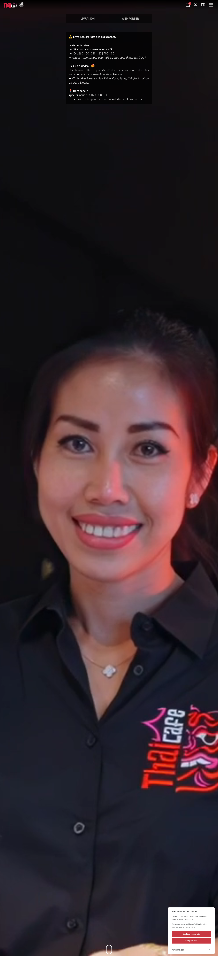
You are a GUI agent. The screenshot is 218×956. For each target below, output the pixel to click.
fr (203, 4)
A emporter (130, 18)
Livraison (88, 18)
